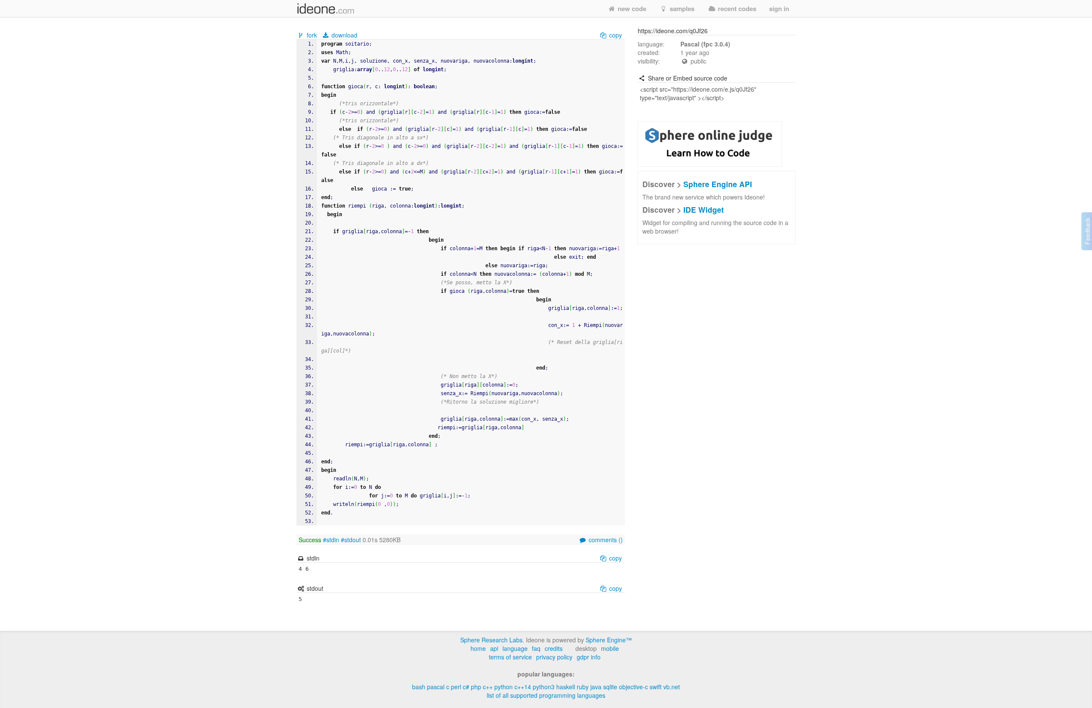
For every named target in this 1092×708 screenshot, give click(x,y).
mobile (610, 648)
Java (595, 686)
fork (312, 35)
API (494, 648)
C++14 (522, 686)
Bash (418, 686)
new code (631, 8)
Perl (456, 686)
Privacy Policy (554, 657)
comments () (605, 539)
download (343, 35)
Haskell (565, 686)
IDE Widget (703, 209)
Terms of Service (510, 657)
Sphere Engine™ (609, 640)
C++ (488, 686)
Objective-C (633, 686)
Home (478, 648)
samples (681, 8)
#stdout (351, 539)
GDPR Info (589, 657)
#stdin (331, 539)
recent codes (736, 8)
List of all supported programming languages (546, 695)
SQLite (610, 686)
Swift (656, 686)
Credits (554, 648)
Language (515, 648)
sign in (779, 8)
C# (466, 686)
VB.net (671, 686)
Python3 (544, 686)
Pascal (435, 686)
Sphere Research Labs (491, 640)
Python (503, 686)
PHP (476, 686)
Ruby (583, 686)
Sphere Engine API (717, 184)
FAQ (536, 648)
